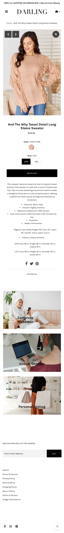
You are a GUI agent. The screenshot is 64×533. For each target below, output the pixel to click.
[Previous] (8, 34)
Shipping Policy (9, 487)
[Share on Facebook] (26, 264)
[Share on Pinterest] (37, 264)
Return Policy (8, 491)
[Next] (15, 34)
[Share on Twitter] (31, 264)
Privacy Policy (8, 478)
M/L (37, 161)
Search (5, 470)
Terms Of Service (10, 474)
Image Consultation (11, 499)
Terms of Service (10, 495)
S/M (26, 161)
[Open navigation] (6, 11)
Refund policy (8, 482)
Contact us (32, 274)
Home (9, 23)
